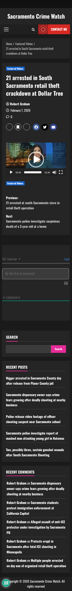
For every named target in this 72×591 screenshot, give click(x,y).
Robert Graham (20, 103)
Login (66, 259)
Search (12, 337)
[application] (36, 159)
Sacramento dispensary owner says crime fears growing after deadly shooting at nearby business (35, 399)
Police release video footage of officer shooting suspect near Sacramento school (33, 419)
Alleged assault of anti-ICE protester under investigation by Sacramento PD (36, 527)
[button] (6, 29)
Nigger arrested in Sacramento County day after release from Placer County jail (33, 381)
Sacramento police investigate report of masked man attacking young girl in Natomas (35, 436)
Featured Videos (15, 68)
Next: (33, 221)
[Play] (11, 172)
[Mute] (54, 172)
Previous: (33, 202)
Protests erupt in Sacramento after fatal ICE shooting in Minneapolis (31, 546)
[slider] (32, 172)
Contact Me (59, 29)
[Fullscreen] (61, 172)
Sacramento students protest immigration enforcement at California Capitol (33, 508)
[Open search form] (33, 29)
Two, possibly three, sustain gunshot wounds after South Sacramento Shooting (35, 452)
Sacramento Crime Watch (36, 16)
